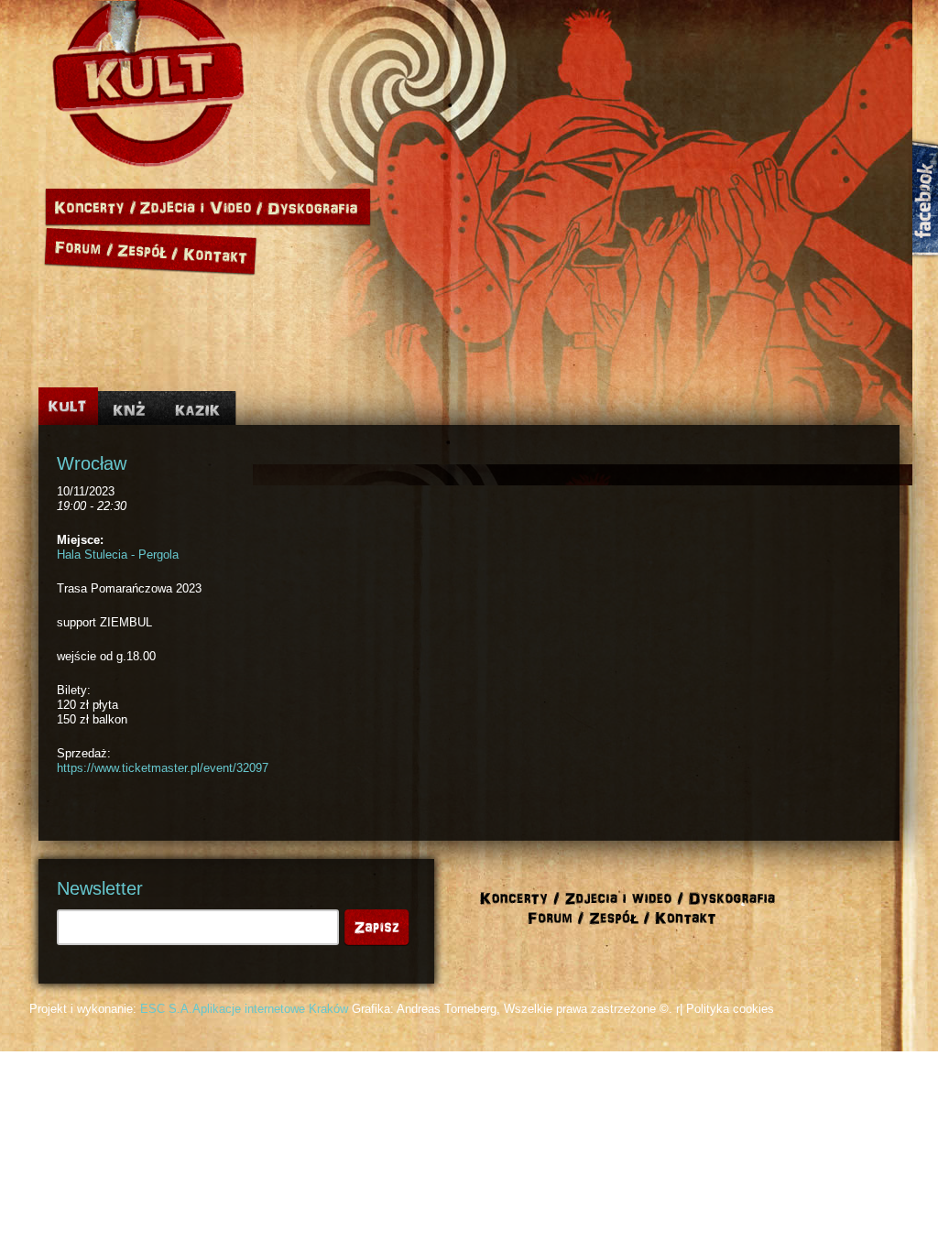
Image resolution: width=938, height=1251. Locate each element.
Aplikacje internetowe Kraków (270, 1009)
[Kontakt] (218, 248)
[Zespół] (148, 248)
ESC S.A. (166, 1009)
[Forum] (79, 248)
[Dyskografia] (317, 207)
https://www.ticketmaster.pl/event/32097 (162, 768)
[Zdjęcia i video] (201, 207)
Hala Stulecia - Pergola (118, 554)
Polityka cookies (730, 1009)
